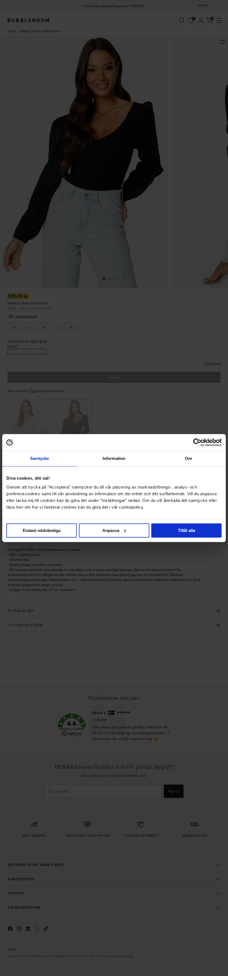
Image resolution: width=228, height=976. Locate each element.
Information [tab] (114, 458)
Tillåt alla (186, 530)
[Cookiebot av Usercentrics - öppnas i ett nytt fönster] (197, 442)
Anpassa (110, 530)
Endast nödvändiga (41, 530)
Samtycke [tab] (39, 458)
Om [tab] (188, 458)
